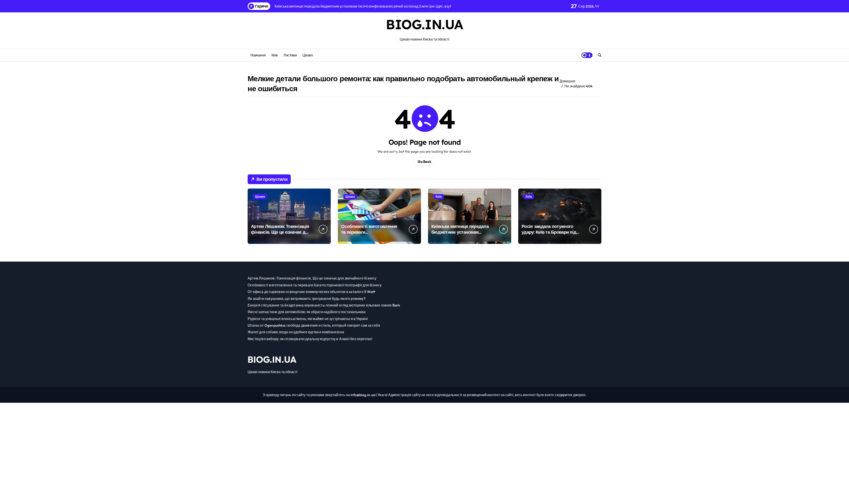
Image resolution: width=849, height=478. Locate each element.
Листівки (290, 55)
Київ (275, 55)
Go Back (424, 161)
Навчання (258, 55)
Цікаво (307, 55)
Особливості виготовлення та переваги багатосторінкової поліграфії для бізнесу (371, 235)
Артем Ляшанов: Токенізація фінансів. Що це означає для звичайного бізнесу (281, 232)
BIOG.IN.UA (424, 24)
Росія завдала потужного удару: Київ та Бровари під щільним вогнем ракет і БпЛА (549, 235)
